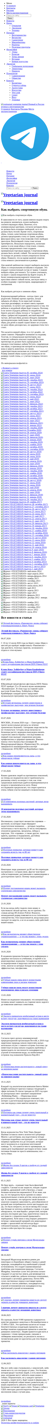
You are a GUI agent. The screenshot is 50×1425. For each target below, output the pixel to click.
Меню (9, 3)
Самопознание (18, 76)
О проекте (11, 6)
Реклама (10, 10)
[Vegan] (13, 1406)
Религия (15, 54)
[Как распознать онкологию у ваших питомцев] (23, 1353)
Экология (10, 64)
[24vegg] (5, 1408)
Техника (15, 30)
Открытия (16, 25)
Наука (9, 23)
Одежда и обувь (19, 85)
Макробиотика (18, 42)
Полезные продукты (21, 47)
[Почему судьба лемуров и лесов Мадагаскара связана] (25, 1242)
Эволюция (16, 28)
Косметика (16, 83)
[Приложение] (8, 1411)
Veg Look (16, 92)
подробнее (6, 659)
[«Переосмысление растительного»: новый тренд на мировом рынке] (25, 1069)
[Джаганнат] (7, 1415)
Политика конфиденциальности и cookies (20, 1423)
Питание (10, 33)
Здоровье (16, 100)
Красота (10, 80)
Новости (10, 21)
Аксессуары (17, 88)
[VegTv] (5, 1406)
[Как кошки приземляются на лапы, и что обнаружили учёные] (25, 758)
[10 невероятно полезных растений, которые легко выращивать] (25, 804)
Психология (11, 73)
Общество (16, 78)
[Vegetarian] (38, 1406)
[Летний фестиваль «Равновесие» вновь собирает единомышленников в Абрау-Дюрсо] (25, 625)
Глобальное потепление (22, 66)
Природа (16, 71)
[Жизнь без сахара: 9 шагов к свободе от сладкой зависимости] (25, 1168)
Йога (14, 97)
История (15, 59)
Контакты (10, 8)
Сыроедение (17, 40)
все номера (7, 370)
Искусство (16, 90)
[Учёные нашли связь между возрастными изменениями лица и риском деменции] (25, 982)
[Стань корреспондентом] (13, 1413)
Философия (11, 49)
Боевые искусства (20, 61)
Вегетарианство (19, 35)
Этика (14, 52)
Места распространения (17, 13)
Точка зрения (18, 57)
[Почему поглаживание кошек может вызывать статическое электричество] (25, 891)
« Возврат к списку (10, 368)
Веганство (16, 37)
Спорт (14, 95)
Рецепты (16, 45)
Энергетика (17, 68)
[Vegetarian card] (25, 1406)
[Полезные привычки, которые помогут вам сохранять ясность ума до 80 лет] (25, 852)
